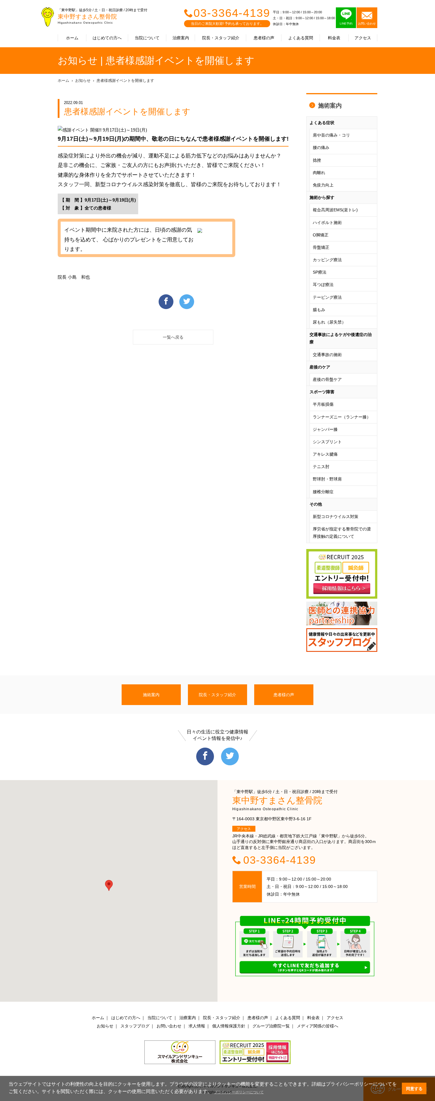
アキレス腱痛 (325, 454)
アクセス (363, 37)
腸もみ (319, 309)
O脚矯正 (320, 235)
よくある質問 (300, 37)
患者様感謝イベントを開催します (125, 80)
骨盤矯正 (321, 247)
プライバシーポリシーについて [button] (239, 1092)
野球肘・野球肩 (327, 479)
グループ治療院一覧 (271, 1026)
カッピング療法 (327, 259)
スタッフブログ (134, 1026)
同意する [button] (414, 1088)
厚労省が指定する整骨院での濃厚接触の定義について (342, 533)
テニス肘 (321, 466)
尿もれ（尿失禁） (329, 322)
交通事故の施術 (327, 354)
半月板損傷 (323, 404)
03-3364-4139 (232, 13)
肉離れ (319, 172)
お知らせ (83, 80)
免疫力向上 (323, 185)
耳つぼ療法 (323, 284)
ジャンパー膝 (325, 429)
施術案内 (330, 105)
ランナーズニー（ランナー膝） (342, 417)
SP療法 (319, 272)
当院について (147, 37)
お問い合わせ (169, 1026)
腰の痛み (321, 147)
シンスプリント (327, 441)
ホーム (72, 37)
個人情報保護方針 (228, 1026)
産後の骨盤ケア (327, 379)
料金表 (334, 37)
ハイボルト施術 (327, 222)
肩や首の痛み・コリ (331, 135)
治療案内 (181, 37)
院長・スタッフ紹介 (220, 37)
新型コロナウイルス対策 (335, 516)
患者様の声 (264, 37)
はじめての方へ (107, 37)
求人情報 (196, 1026)
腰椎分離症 (323, 491)
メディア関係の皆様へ (317, 1026)
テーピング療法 (327, 297)
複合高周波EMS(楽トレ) (335, 209)
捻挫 (317, 160)
